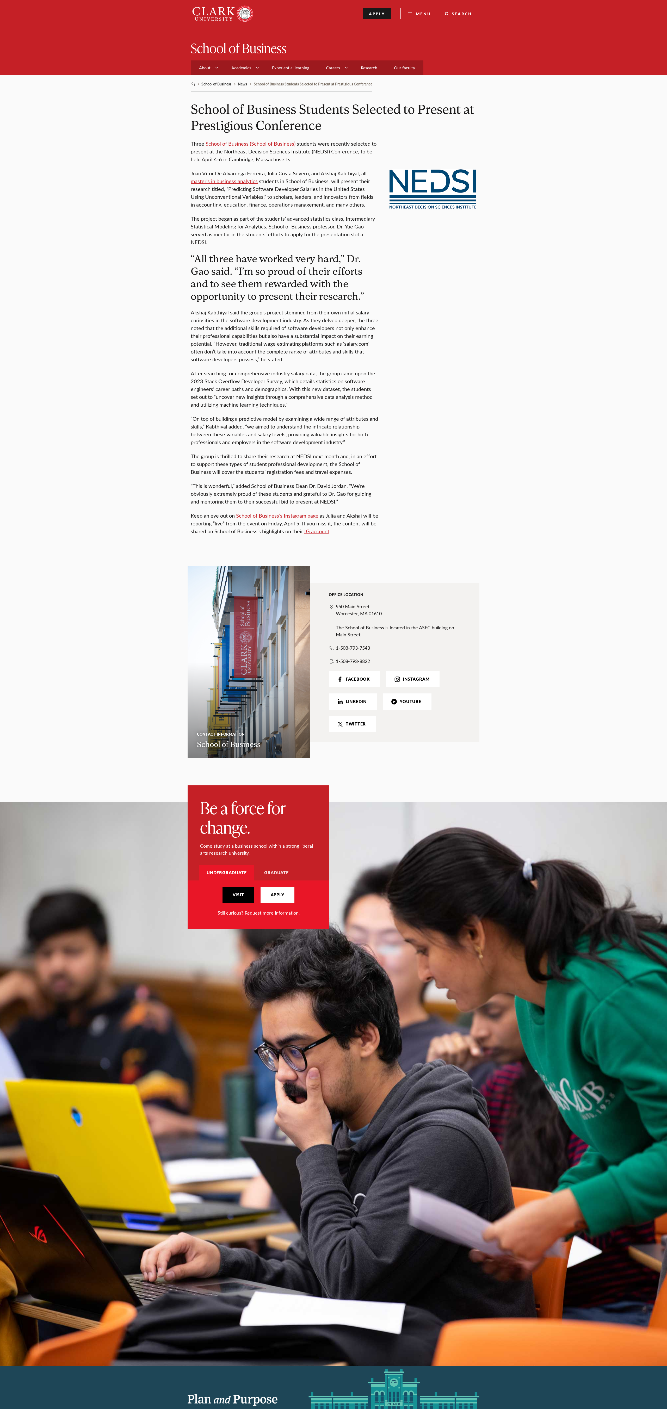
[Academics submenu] (257, 67)
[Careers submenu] (346, 67)
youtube (410, 701)
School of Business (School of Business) (250, 143)
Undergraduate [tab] (226, 873)
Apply (377, 13)
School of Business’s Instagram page (277, 515)
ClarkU (193, 84)
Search (462, 13)
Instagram (416, 679)
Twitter (356, 724)
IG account (316, 531)
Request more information (272, 913)
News (242, 83)
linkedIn (356, 701)
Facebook (358, 679)
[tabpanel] (258, 901)
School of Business (239, 48)
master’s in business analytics (224, 180)
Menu (423, 13)
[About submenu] (217, 67)
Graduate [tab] (276, 873)
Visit (238, 895)
